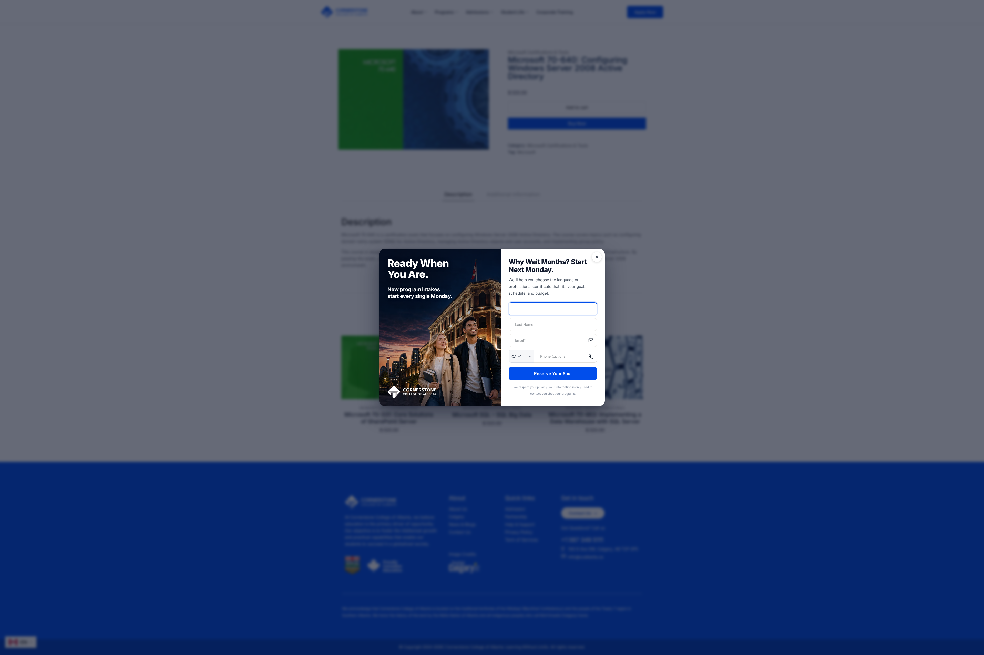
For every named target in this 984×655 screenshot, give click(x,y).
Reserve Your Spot (553, 373)
